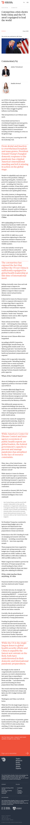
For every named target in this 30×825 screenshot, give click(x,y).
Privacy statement (6, 815)
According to (6, 342)
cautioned (5, 497)
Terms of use (5, 817)
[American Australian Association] (6, 808)
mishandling (9, 223)
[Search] (24, 2)
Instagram (20, 791)
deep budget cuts (13, 524)
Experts (18, 768)
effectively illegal (14, 389)
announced (15, 592)
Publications (5, 7)
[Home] (2, 2)
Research (19, 760)
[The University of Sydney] (17, 808)
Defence (4, 31)
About (18, 766)
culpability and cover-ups (17, 175)
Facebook (19, 788)
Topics (18, 759)
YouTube (19, 793)
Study (18, 762)
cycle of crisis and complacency (17, 630)
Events (18, 764)
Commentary (14, 7)
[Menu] (27, 2)
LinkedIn (19, 790)
